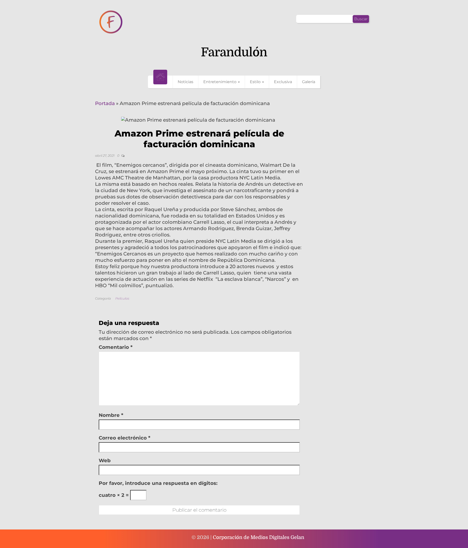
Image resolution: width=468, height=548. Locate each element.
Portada (105, 103)
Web (105, 460)
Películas (122, 298)
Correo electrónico (124, 438)
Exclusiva (283, 81)
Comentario (116, 347)
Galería (308, 81)
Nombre (111, 415)
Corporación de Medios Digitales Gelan (258, 537)
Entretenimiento (220, 81)
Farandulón (234, 52)
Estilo (256, 81)
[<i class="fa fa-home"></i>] (160, 77)
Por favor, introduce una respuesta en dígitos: (158, 483)
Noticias (185, 81)
